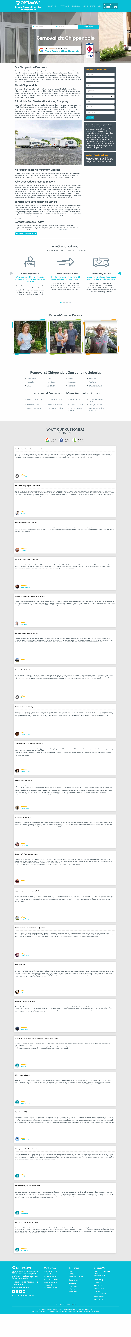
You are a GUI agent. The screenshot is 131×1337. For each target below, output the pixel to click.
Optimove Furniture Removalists (28, 3)
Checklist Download (76, 1276)
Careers (97, 1291)
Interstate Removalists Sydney (55, 409)
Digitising (73, 1304)
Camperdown (31, 379)
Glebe (49, 379)
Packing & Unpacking (52, 1279)
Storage (92, 6)
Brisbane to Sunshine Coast (96, 400)
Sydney (72, 1289)
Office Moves (76, 6)
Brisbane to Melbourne (34, 399)
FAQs (72, 1274)
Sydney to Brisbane (95, 405)
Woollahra (92, 382)
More (99, 6)
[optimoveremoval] (13, 1291)
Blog (71, 1271)
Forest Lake (51, 382)
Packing (85, 6)
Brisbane (73, 1283)
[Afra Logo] (89, 50)
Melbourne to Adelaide (76, 405)
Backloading (49, 1285)
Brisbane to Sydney (33, 405)
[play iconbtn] (30, 337)
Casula (29, 385)
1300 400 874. (63, 230)
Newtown (71, 385)
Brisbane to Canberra (75, 399)
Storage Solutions (51, 1282)
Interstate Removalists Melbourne (96, 409)
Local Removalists (51, 1271)
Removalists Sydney (95, 385)
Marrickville (30, 382)
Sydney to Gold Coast (34, 408)
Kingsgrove (72, 382)
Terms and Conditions (102, 1294)
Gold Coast (73, 1286)
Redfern (70, 379)
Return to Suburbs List (25, 234)
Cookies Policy (100, 1299)
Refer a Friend (99, 1288)
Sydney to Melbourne (54, 405)
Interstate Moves (64, 6)
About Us (98, 1283)
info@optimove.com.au (21, 1287)
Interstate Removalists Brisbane (75, 409)
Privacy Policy (99, 1296)
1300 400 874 (111, 7)
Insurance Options (51, 1288)
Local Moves (52, 6)
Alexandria (92, 379)
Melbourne (73, 1291)
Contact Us (98, 1285)
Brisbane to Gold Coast (55, 399)
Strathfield (51, 385)
